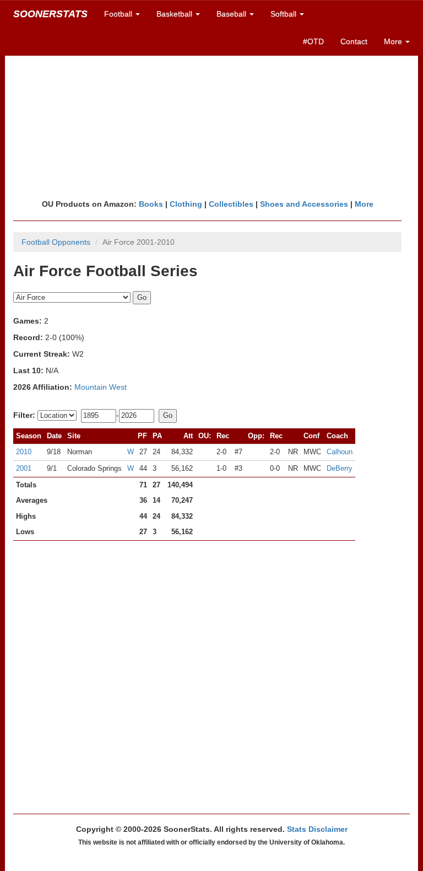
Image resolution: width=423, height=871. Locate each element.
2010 (23, 452)
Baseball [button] (232, 13)
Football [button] (119, 13)
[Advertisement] (211, 113)
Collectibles (231, 204)
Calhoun (339, 452)
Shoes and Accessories (304, 204)
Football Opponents (55, 242)
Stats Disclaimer (317, 829)
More (364, 204)
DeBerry (339, 468)
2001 (23, 468)
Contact (353, 41)
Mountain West (100, 387)
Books (151, 204)
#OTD (313, 41)
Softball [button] (284, 13)
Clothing (186, 204)
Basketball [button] (175, 13)
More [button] (394, 41)
